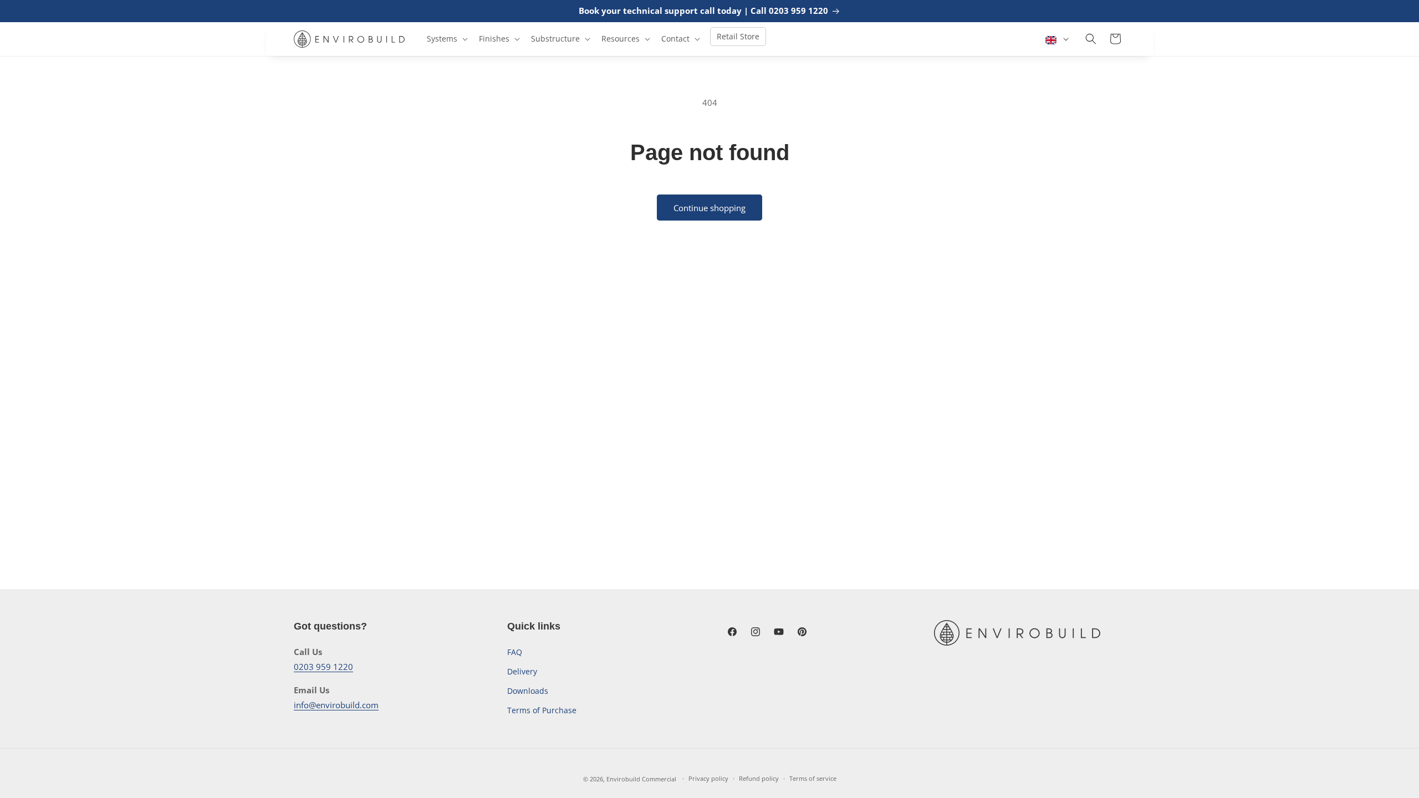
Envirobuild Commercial (641, 779)
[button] (446, 38)
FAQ (514, 652)
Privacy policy (708, 778)
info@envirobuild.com (336, 704)
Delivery (522, 671)
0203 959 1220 (323, 666)
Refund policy (759, 778)
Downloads (527, 691)
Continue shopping (709, 207)
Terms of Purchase (541, 710)
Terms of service (812, 778)
